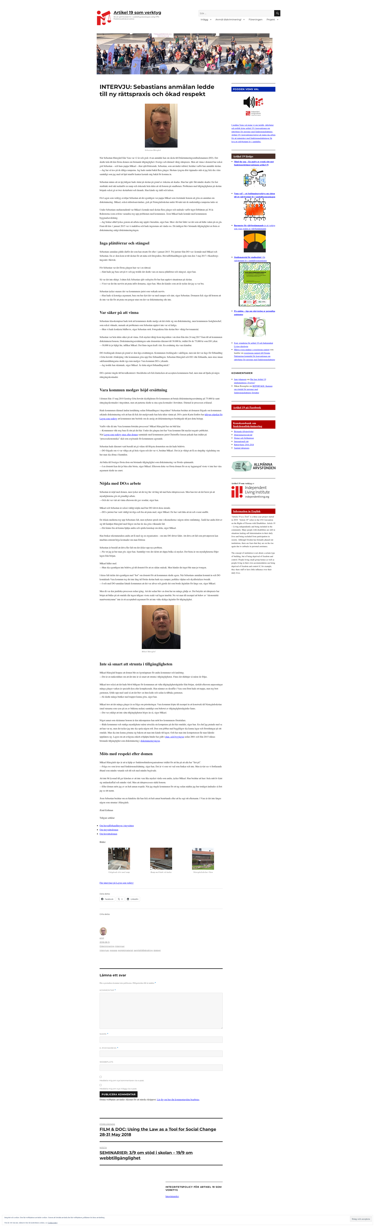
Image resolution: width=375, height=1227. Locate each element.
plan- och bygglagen (174, 736)
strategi (157, 950)
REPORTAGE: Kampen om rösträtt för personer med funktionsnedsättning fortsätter (253, 389)
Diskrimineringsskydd (243, 434)
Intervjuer (120, 946)
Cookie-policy (53, 1222)
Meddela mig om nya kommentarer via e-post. (122, 1080)
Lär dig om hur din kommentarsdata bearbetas (178, 1099)
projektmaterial (125, 950)
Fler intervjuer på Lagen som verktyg (117, 882)
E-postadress (109, 1048)
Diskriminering (107, 946)
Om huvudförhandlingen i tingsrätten (117, 825)
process (113, 950)
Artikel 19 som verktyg (137, 12)
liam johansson (240, 379)
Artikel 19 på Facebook (247, 407)
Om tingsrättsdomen (109, 829)
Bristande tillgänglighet (243, 431)
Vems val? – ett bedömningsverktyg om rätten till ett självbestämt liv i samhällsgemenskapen (254, 195)
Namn (104, 1034)
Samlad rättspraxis (241, 448)
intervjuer (104, 950)
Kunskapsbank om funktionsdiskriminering (247, 424)
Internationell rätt (241, 441)
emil (102, 938)
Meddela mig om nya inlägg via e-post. (118, 1088)
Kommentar (108, 990)
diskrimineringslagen (150, 740)
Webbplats (106, 1062)
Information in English (246, 511)
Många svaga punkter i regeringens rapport (252, 349)
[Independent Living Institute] (250, 491)
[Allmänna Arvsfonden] (253, 465)
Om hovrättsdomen (108, 833)
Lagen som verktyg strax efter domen (121, 434)
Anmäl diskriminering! (228, 19)
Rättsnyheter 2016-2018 (244, 444)
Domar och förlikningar (244, 438)
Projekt (271, 19)
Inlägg (204, 19)
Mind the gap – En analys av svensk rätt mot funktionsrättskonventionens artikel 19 (254, 163)
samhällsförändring (143, 950)
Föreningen (255, 19)
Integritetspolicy (172, 1196)
